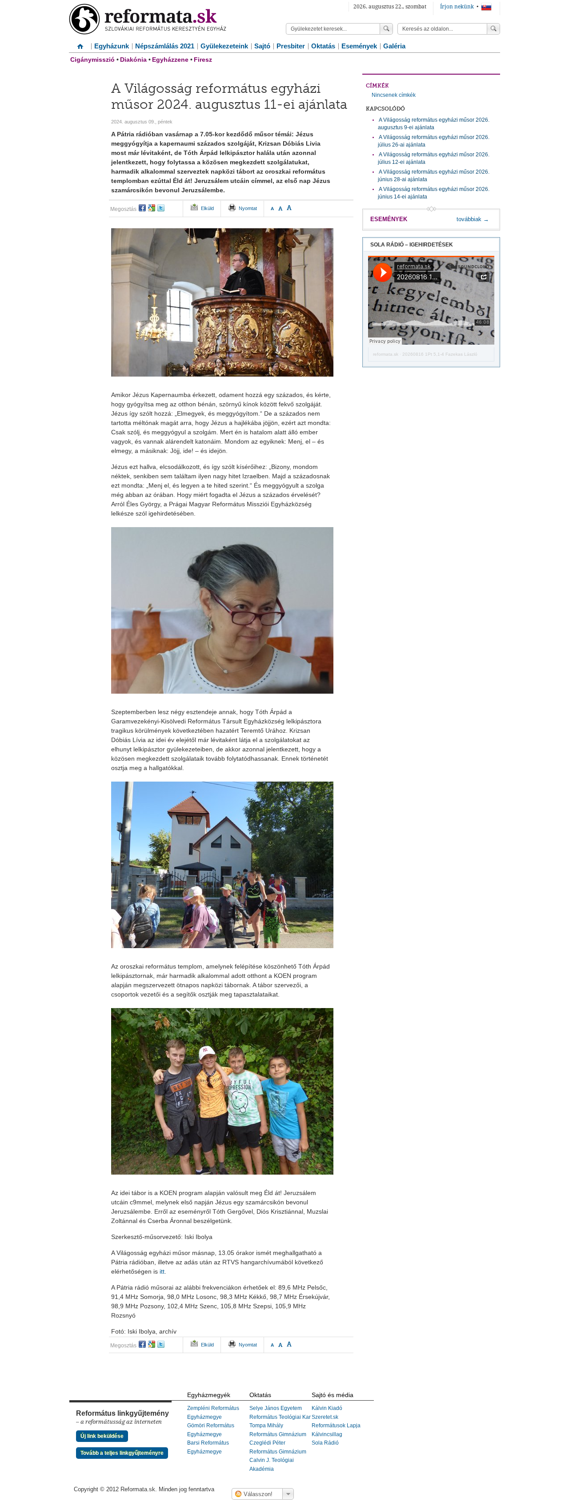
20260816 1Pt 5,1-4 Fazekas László (439, 354)
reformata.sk (385, 354)
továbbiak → (473, 219)
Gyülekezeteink (224, 46)
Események (359, 46)
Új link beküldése (102, 1436)
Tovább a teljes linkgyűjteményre (122, 1453)
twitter (160, 207)
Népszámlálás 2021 (164, 46)
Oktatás (323, 46)
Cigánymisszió (92, 59)
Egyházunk (111, 46)
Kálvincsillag (327, 1434)
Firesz (203, 59)
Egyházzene (170, 59)
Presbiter (290, 46)
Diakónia (133, 59)
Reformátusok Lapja (336, 1425)
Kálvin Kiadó (327, 1408)
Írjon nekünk (457, 7)
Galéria (394, 46)
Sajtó (262, 46)
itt (162, 1271)
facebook (142, 207)
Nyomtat (248, 208)
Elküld (207, 208)
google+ (151, 207)
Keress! (493, 29)
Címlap (80, 43)
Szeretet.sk (325, 1417)
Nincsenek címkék (394, 95)
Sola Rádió (325, 1443)
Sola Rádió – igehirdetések (411, 245)
